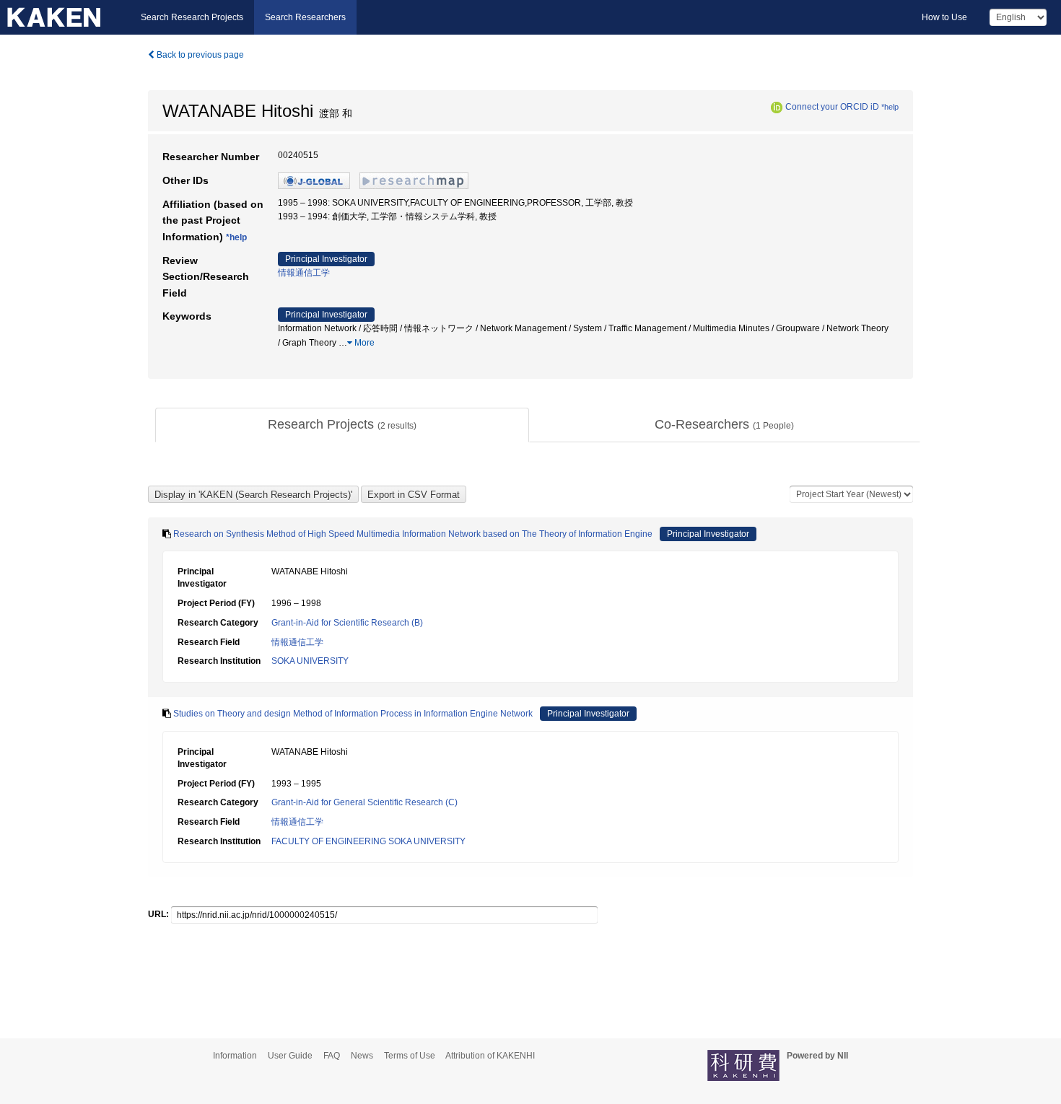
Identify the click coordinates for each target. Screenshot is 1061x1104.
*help (890, 106)
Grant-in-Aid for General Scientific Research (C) (364, 802)
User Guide (290, 1056)
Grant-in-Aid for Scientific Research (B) (347, 623)
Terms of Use (409, 1056)
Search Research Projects (192, 17)
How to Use (944, 17)
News (362, 1056)
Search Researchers (305, 17)
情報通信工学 (304, 273)
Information (235, 1056)
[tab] (342, 425)
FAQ (331, 1056)
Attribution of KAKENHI (490, 1056)
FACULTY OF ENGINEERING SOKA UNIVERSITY (368, 841)
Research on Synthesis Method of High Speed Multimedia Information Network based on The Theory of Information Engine (412, 534)
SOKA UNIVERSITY (310, 661)
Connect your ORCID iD (832, 107)
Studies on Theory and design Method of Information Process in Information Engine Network (353, 714)
